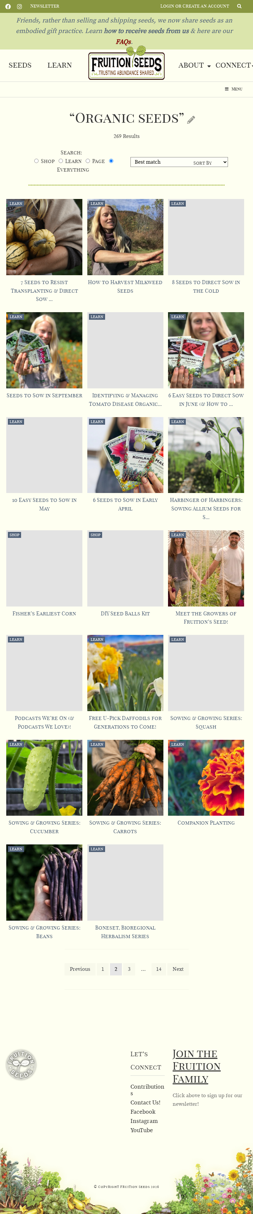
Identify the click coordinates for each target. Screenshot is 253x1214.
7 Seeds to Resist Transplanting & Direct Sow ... (44, 291)
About (191, 65)
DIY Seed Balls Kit (125, 613)
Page (98, 161)
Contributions (147, 1090)
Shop (48, 161)
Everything (73, 170)
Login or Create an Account (194, 6)
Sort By (202, 163)
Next (178, 969)
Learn (59, 65)
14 (158, 969)
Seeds (20, 65)
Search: (71, 152)
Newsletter (44, 6)
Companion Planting (206, 823)
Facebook (8, 6)
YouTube (141, 1130)
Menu (237, 89)
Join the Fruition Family (197, 1067)
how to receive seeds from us (145, 31)
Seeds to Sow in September (44, 395)
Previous (80, 969)
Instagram (19, 6)
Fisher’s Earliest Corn (44, 613)
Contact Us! (145, 1103)
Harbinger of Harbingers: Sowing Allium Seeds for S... (206, 509)
